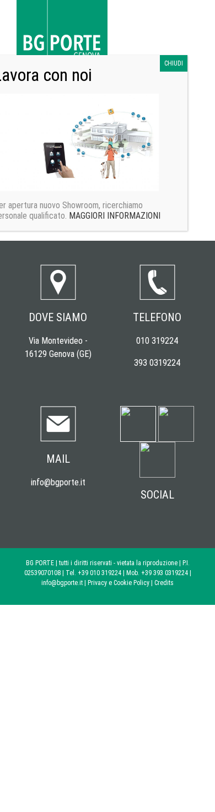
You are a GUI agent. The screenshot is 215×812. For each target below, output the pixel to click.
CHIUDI (173, 63)
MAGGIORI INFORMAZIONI (113, 215)
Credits (164, 583)
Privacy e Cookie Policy (118, 583)
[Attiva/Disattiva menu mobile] (194, 17)
